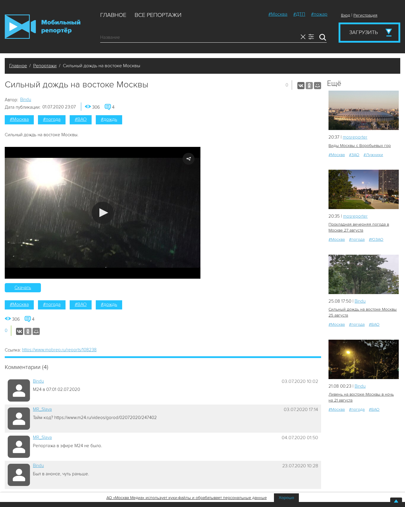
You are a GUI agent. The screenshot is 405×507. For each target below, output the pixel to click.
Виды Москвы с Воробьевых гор (360, 145)
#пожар (319, 14)
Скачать (23, 287)
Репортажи (45, 66)
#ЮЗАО (376, 239)
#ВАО (81, 119)
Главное (113, 15)
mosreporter (355, 137)
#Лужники (373, 154)
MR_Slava (42, 409)
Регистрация (365, 15)
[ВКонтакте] (300, 85)
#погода (51, 119)
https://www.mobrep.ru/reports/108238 (59, 349)
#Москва (277, 14)
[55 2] (364, 359)
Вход (345, 15)
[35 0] (364, 274)
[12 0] (364, 189)
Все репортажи (158, 15)
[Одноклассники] (309, 85)
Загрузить (363, 32)
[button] (103, 213)
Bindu (25, 99)
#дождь (109, 119)
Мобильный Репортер (42, 27)
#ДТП (299, 14)
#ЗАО (354, 154)
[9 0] (364, 110)
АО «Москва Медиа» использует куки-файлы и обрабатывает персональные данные (186, 497)
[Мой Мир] (317, 85)
